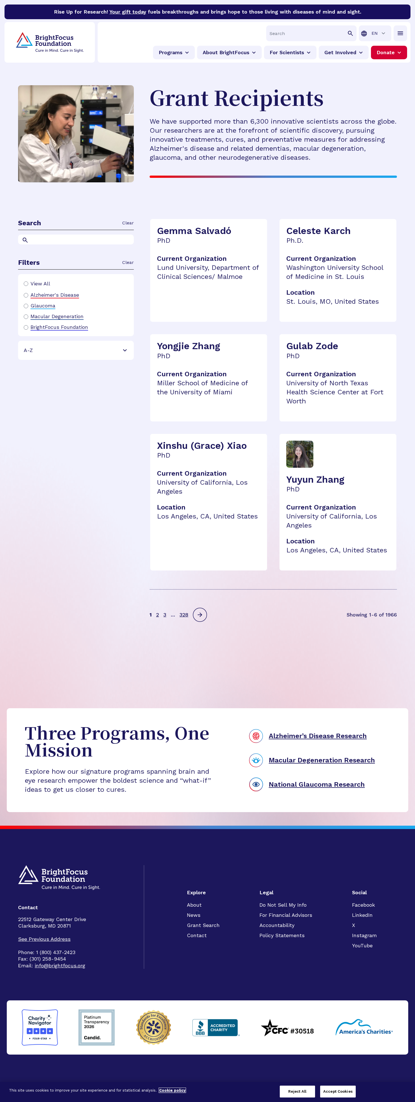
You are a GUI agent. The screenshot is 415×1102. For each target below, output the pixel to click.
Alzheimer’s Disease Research (318, 736)
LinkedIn (362, 915)
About (194, 905)
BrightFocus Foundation (59, 327)
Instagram (364, 935)
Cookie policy (172, 1090)
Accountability (276, 925)
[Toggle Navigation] (400, 33)
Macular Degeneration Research (322, 760)
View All (40, 284)
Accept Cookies (338, 1091)
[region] (207, 1092)
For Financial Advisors (285, 915)
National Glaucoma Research (317, 784)
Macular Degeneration (57, 316)
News (193, 915)
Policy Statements (282, 935)
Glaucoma (42, 306)
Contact (197, 935)
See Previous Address (44, 939)
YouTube (362, 945)
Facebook (363, 905)
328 (184, 615)
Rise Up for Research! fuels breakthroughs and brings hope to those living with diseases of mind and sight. (207, 12)
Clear (128, 223)
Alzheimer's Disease (54, 295)
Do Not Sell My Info (283, 905)
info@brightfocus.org (60, 965)
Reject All (297, 1091)
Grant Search (203, 925)
